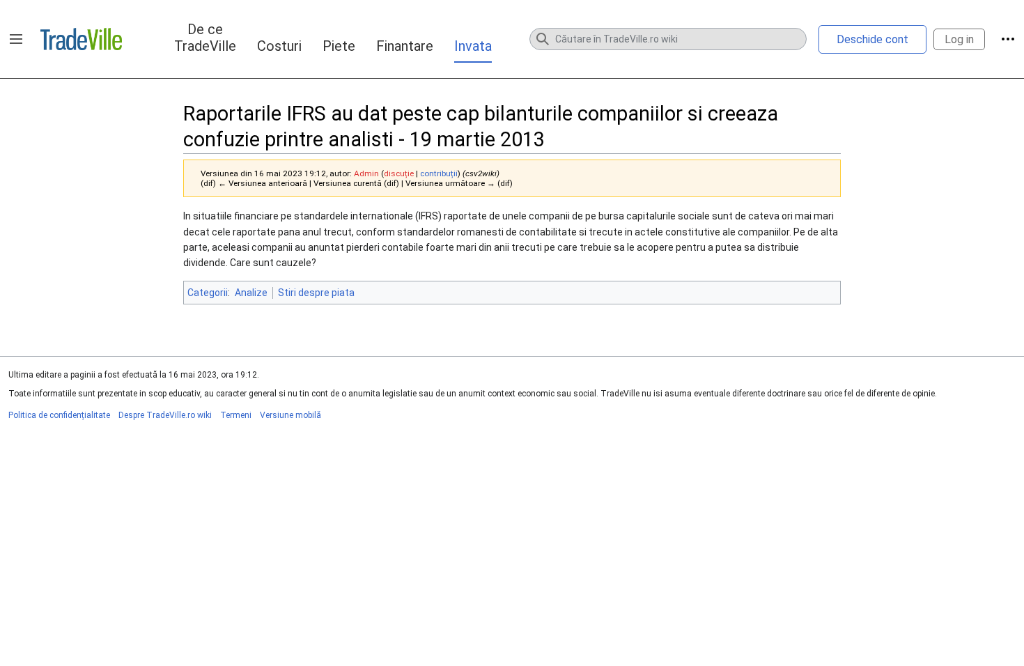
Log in (959, 39)
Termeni (235, 415)
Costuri (279, 46)
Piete (339, 46)
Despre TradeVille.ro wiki (165, 415)
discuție (399, 173)
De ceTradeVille (205, 37)
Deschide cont (872, 39)
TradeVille (81, 39)
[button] (16, 39)
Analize (251, 292)
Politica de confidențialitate (59, 415)
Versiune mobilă (290, 415)
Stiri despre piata (316, 292)
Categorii (207, 292)
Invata (473, 46)
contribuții (439, 173)
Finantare (404, 46)
